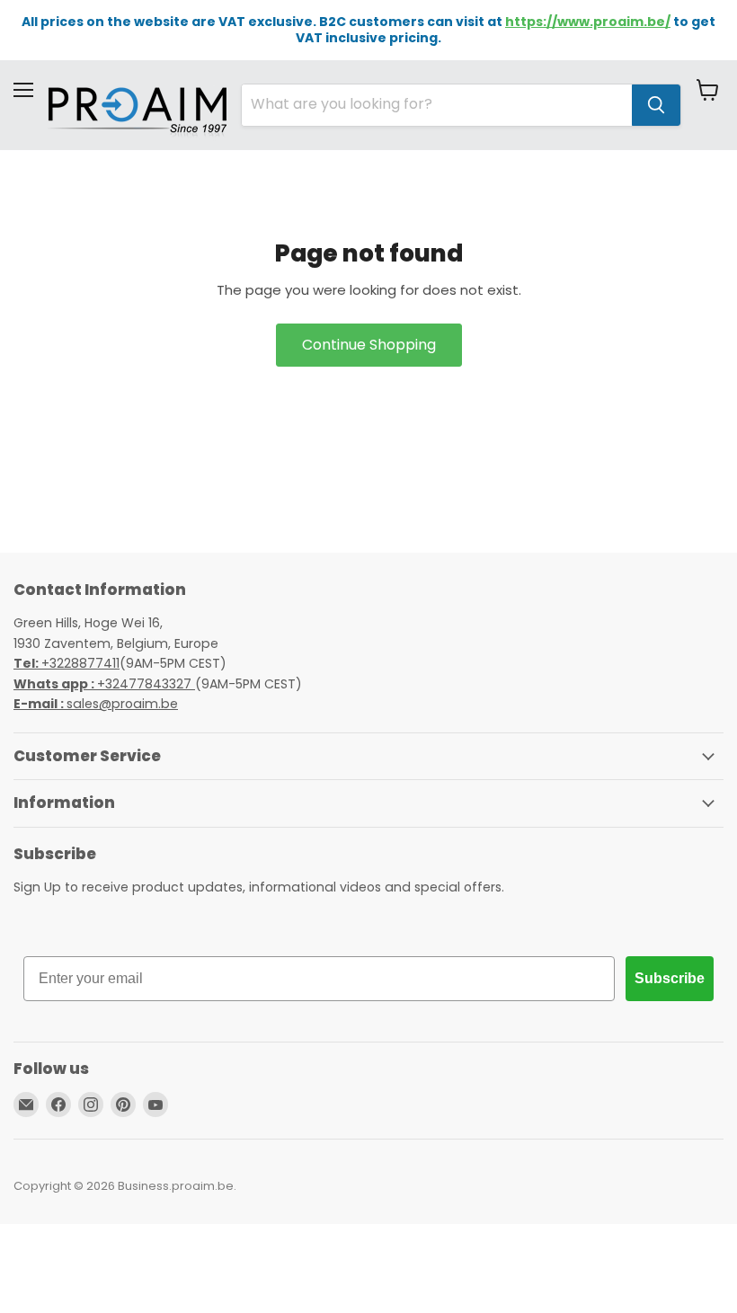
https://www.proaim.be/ (587, 22)
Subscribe (670, 978)
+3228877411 (66, 663)
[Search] (656, 105)
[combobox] (437, 105)
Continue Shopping (369, 344)
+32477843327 (104, 684)
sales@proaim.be (95, 704)
